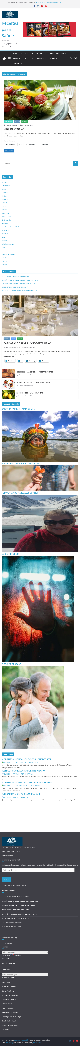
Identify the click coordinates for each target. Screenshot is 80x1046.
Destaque (5, 196)
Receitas (17, 121)
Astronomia (6, 186)
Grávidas (5, 223)
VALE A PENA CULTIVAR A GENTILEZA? (20, 463)
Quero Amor (6, 982)
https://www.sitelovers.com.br (12, 926)
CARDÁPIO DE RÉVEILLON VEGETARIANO (15, 277)
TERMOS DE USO (7, 856)
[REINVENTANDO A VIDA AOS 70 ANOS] (40, 496)
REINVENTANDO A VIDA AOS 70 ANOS (20, 492)
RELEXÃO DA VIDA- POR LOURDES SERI (21, 794)
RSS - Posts (6, 959)
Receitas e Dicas (38, 53)
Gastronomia (6, 220)
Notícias (28, 58)
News (4, 237)
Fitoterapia (5, 213)
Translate (17, 955)
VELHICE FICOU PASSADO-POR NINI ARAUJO (23, 770)
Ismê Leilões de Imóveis (10, 1012)
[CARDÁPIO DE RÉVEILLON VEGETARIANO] (40, 315)
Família (4, 210)
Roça (3, 247)
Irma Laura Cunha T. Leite (11, 227)
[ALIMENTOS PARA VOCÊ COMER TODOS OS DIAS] (8, 384)
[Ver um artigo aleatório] (75, 58)
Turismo (16, 63)
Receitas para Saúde (10, 29)
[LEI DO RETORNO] (38, 557)
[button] (27, 53)
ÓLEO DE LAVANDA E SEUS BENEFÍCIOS (15, 919)
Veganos (53, 58)
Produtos (17, 58)
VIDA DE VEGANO (14, 129)
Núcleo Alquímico (8, 991)
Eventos (4, 206)
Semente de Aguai (8, 1008)
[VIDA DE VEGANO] (40, 100)
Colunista (5, 193)
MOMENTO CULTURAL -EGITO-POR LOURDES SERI (26, 759)
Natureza (40, 58)
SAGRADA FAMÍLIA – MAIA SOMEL (18, 409)
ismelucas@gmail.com (27, 125)
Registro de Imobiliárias (10, 1025)
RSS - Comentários (8, 963)
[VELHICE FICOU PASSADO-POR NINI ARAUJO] (17, 774)
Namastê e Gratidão (9, 987)
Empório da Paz (7, 1004)
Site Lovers (5, 1029)
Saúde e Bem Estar (57, 53)
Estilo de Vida (8, 121)
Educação (5, 199)
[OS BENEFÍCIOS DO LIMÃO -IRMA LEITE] (8, 394)
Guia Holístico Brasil (9, 1021)
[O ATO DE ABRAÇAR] (33, 667)
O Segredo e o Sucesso (10, 995)
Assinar (6, 880)
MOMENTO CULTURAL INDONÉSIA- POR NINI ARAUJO (28, 782)
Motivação (5, 230)
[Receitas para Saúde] (4, 58)
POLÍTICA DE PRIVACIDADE (11, 852)
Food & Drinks (6, 217)
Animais (4, 182)
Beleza (23, 53)
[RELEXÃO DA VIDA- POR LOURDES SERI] (16, 797)
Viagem (4, 265)
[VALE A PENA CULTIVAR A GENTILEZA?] (40, 467)
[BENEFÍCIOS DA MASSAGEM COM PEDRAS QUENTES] (8, 373)
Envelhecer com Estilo (9, 999)
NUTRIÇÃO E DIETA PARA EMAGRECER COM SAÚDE (19, 290)
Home (15, 53)
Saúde (4, 251)
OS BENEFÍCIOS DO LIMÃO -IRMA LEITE (15, 287)
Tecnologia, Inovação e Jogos (11, 1017)
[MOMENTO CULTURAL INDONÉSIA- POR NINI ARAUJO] (21, 786)
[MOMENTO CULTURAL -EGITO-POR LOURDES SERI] (20, 762)
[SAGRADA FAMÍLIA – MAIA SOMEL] (40, 412)
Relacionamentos (8, 244)
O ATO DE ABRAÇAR (11, 664)
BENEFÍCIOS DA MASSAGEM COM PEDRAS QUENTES (20, 280)
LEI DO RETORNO (10, 554)
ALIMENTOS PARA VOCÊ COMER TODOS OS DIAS (52, 2)
